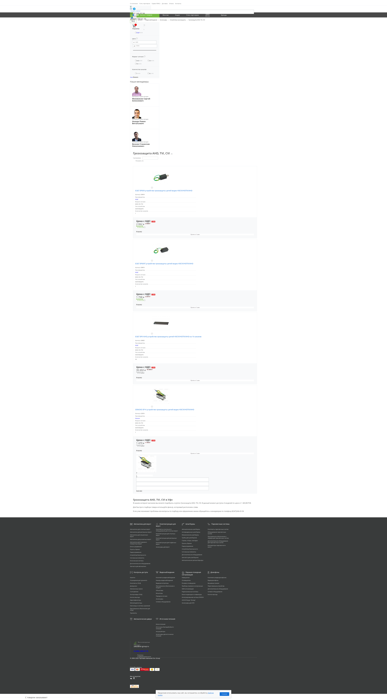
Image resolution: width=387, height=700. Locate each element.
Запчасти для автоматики (138, 566)
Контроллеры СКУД (136, 594)
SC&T (136, 199)
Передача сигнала (161, 596)
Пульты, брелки (135, 549)
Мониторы (159, 593)
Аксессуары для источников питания (164, 635)
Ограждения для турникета (138, 580)
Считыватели (134, 592)
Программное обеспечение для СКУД (140, 609)
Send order (139, 491)
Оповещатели (186, 580)
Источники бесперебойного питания (165, 628)
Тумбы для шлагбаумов (189, 538)
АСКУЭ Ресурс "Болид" (189, 600)
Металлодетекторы (136, 603)
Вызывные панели (213, 583)
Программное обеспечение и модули (165, 587)
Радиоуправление (135, 552)
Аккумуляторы (160, 631)
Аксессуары (159, 599)
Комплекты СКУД (135, 583)
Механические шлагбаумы (190, 535)
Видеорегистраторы (162, 583)
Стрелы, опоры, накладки (190, 540)
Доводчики (133, 586)
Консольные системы (137, 561)
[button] (131, 9)
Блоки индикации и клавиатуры (192, 594)
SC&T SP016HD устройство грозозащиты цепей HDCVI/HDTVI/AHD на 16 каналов (168, 336)
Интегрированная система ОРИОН (193, 597)
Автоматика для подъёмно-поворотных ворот (138, 543)
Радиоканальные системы (190, 592)
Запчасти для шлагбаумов (190, 557)
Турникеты (133, 613)
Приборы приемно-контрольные (192, 586)
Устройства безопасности (138, 555)
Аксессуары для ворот (163, 547)
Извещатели (186, 577)
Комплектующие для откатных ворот (165, 534)
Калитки (132, 577)
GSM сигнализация (188, 589)
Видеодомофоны (213, 580)
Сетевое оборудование (163, 602)
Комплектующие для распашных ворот (166, 539)
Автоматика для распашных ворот (141, 532)
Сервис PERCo (156, 3)
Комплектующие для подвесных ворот (166, 543)
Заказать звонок (135, 11)
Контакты (178, 3)
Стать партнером (144, 3)
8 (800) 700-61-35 (138, 18)
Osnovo (137, 418)
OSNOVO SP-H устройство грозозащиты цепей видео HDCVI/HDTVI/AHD (164, 409)
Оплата (171, 3)
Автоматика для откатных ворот (140, 529)
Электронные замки (136, 589)
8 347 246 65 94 (138, 13)
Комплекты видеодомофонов (217, 577)
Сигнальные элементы (137, 558)
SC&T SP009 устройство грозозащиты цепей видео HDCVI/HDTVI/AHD (163, 190)
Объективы (159, 590)
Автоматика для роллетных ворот (140, 539)
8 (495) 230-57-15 (141, 651)
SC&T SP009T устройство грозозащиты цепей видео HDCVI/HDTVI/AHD (164, 263)
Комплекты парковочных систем (218, 529)
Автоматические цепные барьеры (192, 560)
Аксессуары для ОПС (188, 603)
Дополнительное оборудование (140, 563)
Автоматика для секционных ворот (139, 535)
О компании (134, 3)
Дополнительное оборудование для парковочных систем (218, 541)
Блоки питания (160, 624)
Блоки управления (136, 546)
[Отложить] (153, 188)
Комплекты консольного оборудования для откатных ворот (167, 530)
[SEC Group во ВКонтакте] (131, 678)
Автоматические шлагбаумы (191, 529)
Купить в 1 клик (195, 234)
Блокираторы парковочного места (217, 546)
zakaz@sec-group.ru (141, 646)
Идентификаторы (135, 600)
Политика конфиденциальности (144, 655)
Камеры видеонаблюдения (164, 580)
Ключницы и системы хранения (140, 606)
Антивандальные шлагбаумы (191, 532)
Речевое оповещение (188, 583)
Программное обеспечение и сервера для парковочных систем (218, 537)
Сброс (131, 77)
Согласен (224, 694)
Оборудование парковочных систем (217, 533)
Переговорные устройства (216, 586)
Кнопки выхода (135, 597)
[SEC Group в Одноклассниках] (134, 678)
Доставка (165, 3)
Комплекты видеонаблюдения (165, 577)
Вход (133, 21)
